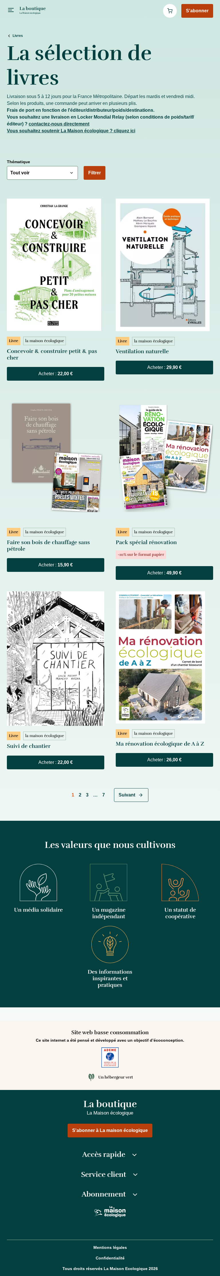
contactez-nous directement (59, 123)
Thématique (18, 161)
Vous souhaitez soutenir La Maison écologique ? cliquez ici (71, 130)
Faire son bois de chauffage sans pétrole (48, 545)
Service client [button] (103, 1175)
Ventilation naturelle (142, 351)
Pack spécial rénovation (146, 542)
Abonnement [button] (104, 1194)
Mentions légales (110, 1247)
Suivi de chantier (28, 746)
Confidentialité (110, 1258)
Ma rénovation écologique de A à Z (160, 743)
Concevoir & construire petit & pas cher (52, 354)
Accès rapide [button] (103, 1155)
